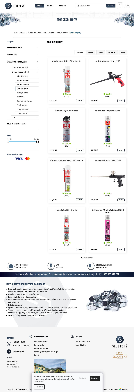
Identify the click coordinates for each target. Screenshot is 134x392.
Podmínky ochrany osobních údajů (46, 352)
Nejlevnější (90, 52)
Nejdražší (101, 52)
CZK (120, 4)
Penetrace (20, 97)
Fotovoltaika (12, 54)
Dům (13, 118)
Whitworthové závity (83, 342)
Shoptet (124, 390)
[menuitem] (39, 6)
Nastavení (39, 387)
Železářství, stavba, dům (17, 61)
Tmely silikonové (23, 109)
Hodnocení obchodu (41, 342)
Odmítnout (82, 378)
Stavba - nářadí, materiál (20, 72)
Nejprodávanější (111, 52)
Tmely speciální (22, 113)
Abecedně (123, 52)
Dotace (36, 355)
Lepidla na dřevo (23, 80)
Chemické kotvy (22, 76)
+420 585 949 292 (110, 274)
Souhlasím (94, 378)
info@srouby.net (18, 351)
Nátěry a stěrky (22, 93)
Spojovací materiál (14, 47)
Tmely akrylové (22, 105)
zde (42, 381)
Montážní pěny (23, 89)
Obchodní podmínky (41, 348)
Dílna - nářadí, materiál (20, 67)
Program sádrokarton (24, 101)
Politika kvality (39, 345)
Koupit (80, 100)
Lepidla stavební (23, 84)
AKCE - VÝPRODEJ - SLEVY (17, 123)
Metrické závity (81, 345)
